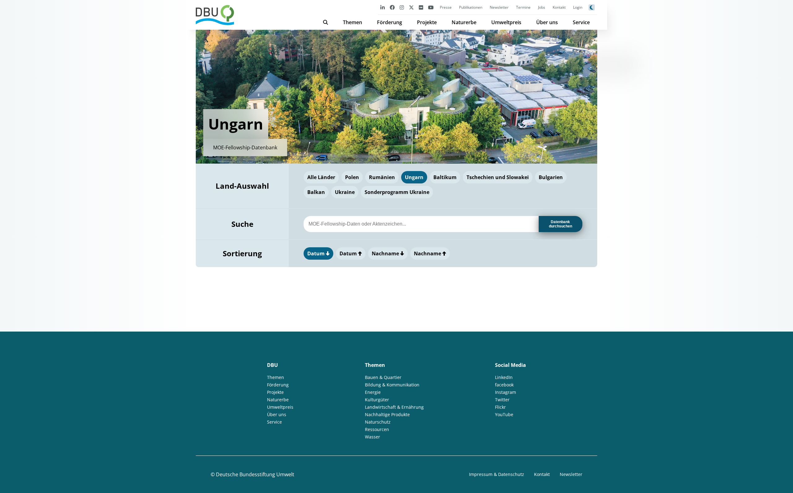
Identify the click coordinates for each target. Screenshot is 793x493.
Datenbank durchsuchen (560, 224)
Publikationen (470, 7)
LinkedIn (504, 377)
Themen (352, 22)
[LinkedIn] (382, 7)
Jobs (541, 7)
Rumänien (382, 177)
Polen (352, 177)
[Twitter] (411, 7)
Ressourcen (377, 429)
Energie (373, 392)
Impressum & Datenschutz (496, 474)
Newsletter (499, 7)
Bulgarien (551, 177)
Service (581, 22)
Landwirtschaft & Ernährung (394, 407)
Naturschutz (378, 422)
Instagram (505, 392)
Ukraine (345, 192)
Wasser (372, 437)
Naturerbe (464, 22)
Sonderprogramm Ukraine (397, 192)
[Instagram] (401, 7)
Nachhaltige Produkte (387, 414)
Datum (316, 253)
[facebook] (392, 7)
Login (577, 7)
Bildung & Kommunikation (392, 385)
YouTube (504, 414)
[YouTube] (431, 7)
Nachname (386, 253)
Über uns (547, 22)
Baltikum (445, 177)
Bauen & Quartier (383, 377)
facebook (504, 385)
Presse (446, 7)
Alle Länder (321, 177)
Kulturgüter (377, 400)
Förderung (389, 22)
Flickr (500, 407)
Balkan (316, 192)
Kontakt (559, 7)
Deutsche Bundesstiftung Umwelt (255, 474)
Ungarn (414, 177)
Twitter (502, 400)
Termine (523, 7)
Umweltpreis (506, 22)
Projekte (427, 22)
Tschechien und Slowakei (498, 177)
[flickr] (421, 7)
